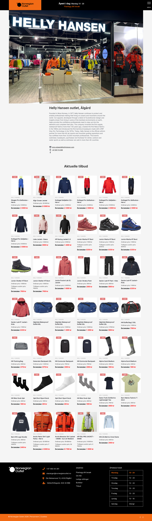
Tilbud (78, 486)
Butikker (79, 483)
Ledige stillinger (82, 479)
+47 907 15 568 (57, 150)
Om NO (79, 476)
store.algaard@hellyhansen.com (63, 147)
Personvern (34, 517)
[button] (149, 3)
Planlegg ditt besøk (72, 6)
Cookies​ (44, 517)
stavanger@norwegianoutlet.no (58, 473)
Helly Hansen (15, 197)
